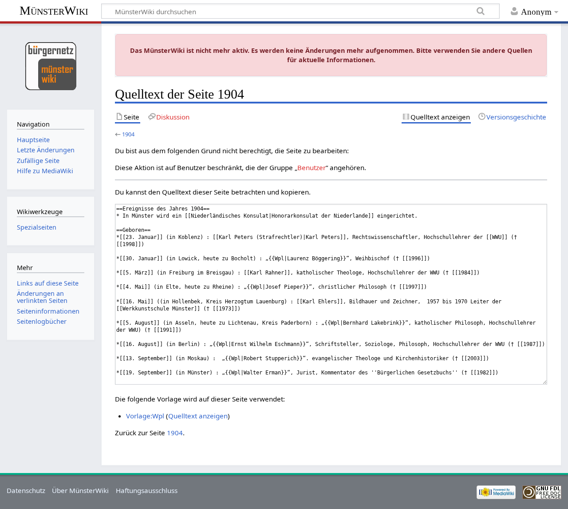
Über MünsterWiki (80, 490)
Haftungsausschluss (147, 490)
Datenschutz (26, 490)
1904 (128, 134)
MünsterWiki (54, 10)
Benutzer (311, 167)
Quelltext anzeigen (198, 415)
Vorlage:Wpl (145, 415)
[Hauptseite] (50, 65)
